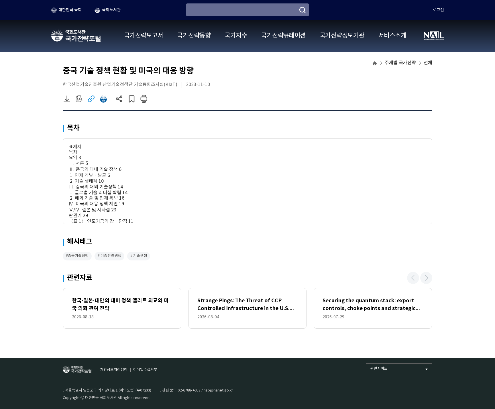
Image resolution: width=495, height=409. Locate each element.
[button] (413, 278)
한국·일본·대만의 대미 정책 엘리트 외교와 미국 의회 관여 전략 (120, 304)
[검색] (302, 10)
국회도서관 (111, 10)
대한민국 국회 (70, 10)
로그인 (438, 10)
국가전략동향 (194, 35)
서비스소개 (392, 35)
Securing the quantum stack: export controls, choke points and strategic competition (369, 305)
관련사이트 (379, 369)
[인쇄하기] (144, 98)
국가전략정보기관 (342, 35)
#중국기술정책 (77, 256)
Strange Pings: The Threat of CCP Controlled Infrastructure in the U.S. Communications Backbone (243, 305)
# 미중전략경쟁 (109, 256)
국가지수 (236, 35)
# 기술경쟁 (138, 256)
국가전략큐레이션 (283, 35)
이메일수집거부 (145, 370)
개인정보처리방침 (113, 370)
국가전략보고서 (143, 35)
